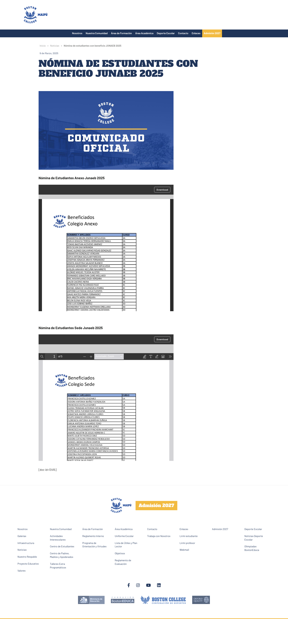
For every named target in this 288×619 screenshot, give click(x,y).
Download (162, 189)
